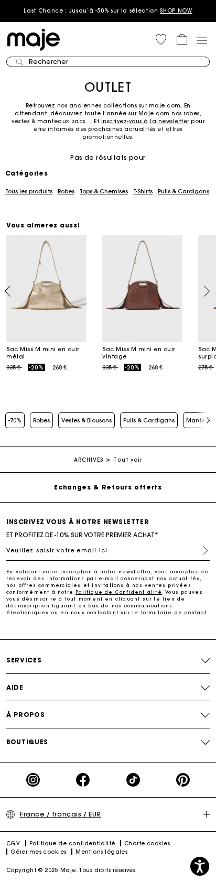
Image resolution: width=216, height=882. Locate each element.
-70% (14, 420)
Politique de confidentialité (72, 843)
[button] (161, 39)
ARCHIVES (89, 459)
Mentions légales (101, 851)
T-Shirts (143, 191)
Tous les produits (28, 191)
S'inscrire (201, 550)
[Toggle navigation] (201, 40)
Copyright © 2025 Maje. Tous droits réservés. (71, 870)
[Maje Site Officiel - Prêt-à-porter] (33, 39)
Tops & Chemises (104, 191)
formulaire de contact (174, 612)
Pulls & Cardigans (183, 191)
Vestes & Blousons (86, 420)
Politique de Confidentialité (118, 592)
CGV (13, 843)
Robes (66, 191)
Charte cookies (147, 843)
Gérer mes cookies (38, 851)
